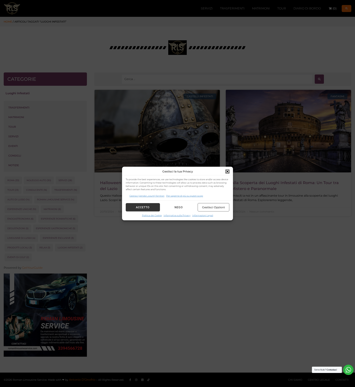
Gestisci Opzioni (213, 207)
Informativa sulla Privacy (177, 215)
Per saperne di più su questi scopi (184, 195)
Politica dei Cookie (152, 215)
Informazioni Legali (202, 215)
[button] (227, 171)
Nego (179, 207)
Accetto (143, 207)
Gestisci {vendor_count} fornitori (146, 195)
